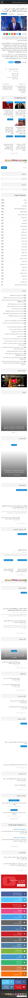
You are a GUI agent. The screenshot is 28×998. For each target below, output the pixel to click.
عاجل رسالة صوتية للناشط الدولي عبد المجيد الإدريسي (13, 338)
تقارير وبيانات (24, 243)
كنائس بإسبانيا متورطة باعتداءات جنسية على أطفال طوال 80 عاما (8, 87)
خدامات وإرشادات (23, 264)
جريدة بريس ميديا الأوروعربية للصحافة (19, 2)
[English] (18, 160)
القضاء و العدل (24, 246)
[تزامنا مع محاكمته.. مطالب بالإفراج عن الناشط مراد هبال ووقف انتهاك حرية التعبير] (8, 122)
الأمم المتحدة (24, 261)
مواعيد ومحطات (24, 235)
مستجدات (25, 199)
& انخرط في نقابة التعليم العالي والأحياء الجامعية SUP (13, 313)
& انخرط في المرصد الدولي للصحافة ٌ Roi (16, 304)
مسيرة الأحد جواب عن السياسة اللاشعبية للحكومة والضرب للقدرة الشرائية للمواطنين (20, 89)
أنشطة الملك (24, 223)
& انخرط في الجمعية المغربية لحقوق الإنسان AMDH (14, 297)
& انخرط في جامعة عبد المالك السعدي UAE (15, 306)
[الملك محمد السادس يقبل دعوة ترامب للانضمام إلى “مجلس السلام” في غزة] (14, 496)
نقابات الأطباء (24, 270)
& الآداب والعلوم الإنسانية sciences (17, 295)
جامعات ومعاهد (24, 217)
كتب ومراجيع (24, 267)
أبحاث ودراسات (24, 249)
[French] (16, 160)
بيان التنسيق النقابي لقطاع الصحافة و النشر (15, 326)
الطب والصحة (24, 229)
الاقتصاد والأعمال (23, 226)
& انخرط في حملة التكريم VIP (18, 308)
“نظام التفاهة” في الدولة (20, 785)
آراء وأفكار (25, 220)
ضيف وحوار (24, 278)
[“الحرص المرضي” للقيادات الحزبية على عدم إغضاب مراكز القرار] (24, 686)
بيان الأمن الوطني (22, 550)
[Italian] (11, 160)
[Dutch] (21, 160)
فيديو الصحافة (24, 276)
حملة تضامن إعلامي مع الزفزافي (17, 331)
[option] (14, 413)
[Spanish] (6, 160)
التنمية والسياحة (24, 238)
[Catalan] (23, 160)
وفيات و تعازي (24, 240)
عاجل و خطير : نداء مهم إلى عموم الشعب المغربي (14, 341)
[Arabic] (25, 160)
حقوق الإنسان (10, 119)
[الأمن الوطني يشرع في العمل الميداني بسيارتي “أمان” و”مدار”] (7, 563)
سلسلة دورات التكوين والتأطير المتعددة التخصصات (14, 333)
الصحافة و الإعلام (4, 13)
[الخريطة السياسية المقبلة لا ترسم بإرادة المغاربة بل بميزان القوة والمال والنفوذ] (24, 680)
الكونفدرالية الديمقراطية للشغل (21, 284)
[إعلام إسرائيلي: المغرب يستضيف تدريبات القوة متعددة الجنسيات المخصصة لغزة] (21, 563)
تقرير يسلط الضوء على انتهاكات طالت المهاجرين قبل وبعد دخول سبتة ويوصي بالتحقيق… (14, 655)
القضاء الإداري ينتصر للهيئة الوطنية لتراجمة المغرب (14, 320)
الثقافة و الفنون (24, 255)
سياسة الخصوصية (20, 336)
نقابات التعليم (24, 252)
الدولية (25, 202)
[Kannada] (8, 160)
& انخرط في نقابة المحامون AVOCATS (16, 315)
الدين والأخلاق (24, 232)
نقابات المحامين (24, 281)
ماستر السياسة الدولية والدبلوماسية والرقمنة (15, 351)
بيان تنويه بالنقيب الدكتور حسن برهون (16, 329)
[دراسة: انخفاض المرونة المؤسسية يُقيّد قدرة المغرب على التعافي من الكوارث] (4, 708)
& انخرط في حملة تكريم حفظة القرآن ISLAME (15, 311)
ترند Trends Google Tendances (20, 102)
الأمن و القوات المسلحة (22, 214)
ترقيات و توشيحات (23, 273)
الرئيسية (22, 318)
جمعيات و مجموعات (23, 258)
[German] (13, 160)
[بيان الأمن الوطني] (14, 540)
